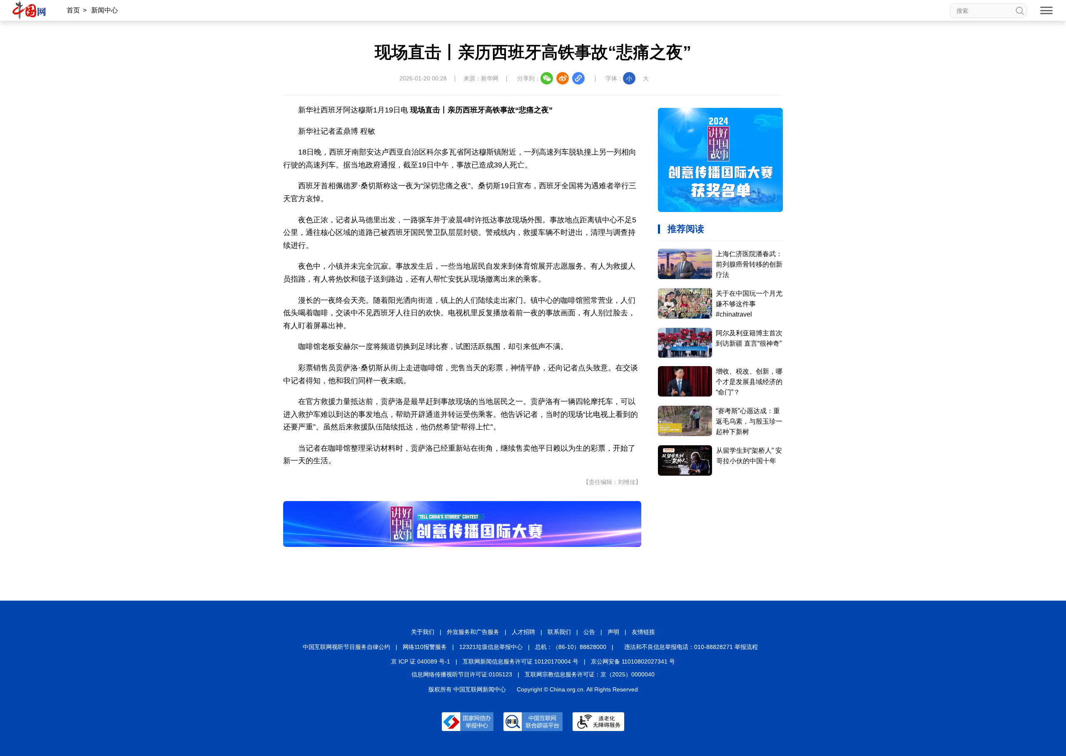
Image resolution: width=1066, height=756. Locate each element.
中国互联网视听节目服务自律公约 (346, 647)
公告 (589, 632)
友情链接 (643, 632)
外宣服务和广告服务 (473, 632)
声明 (613, 632)
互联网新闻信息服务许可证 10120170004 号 (520, 661)
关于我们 (422, 632)
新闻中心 (104, 10)
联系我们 (559, 632)
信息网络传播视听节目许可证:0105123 (461, 674)
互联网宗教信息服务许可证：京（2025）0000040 (590, 674)
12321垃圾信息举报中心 (491, 647)
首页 (73, 10)
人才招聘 (523, 632)
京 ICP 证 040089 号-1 (420, 661)
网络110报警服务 (425, 647)
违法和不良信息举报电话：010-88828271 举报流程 (691, 647)
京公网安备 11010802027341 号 (633, 661)
